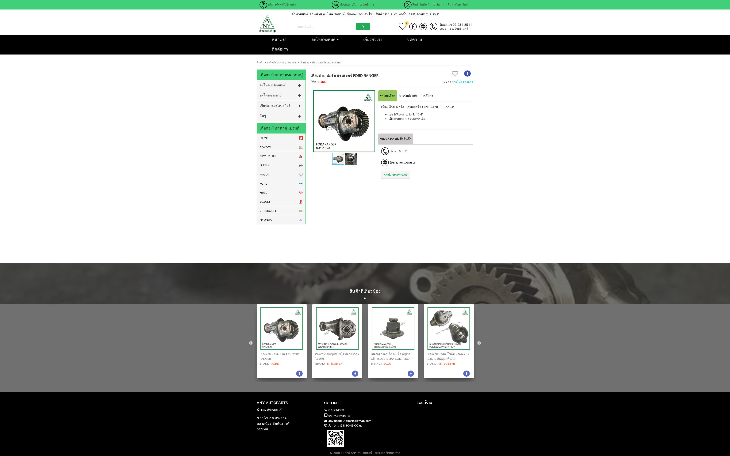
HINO (263, 192)
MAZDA (264, 174)
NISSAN (265, 165)
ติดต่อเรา (280, 49)
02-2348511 (336, 410)
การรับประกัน (408, 95)
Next (479, 343)
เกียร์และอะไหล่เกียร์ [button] (275, 105)
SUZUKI (265, 201)
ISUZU (264, 138)
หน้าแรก (279, 39)
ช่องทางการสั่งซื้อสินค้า (395, 139)
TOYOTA (265, 147)
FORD (263, 183)
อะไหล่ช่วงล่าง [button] (270, 95)
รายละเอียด (387, 96)
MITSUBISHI (268, 156)
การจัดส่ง (427, 95)
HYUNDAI (266, 219)
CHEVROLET (268, 211)
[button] (372, 121)
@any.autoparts (339, 415)
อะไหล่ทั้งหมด (324, 39)
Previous (251, 343)
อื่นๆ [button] (263, 115)
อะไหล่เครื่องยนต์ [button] (273, 85)
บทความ (414, 39)
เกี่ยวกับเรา (372, 39)
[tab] (281, 85)
